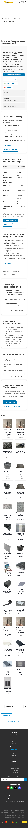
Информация (14, 747)
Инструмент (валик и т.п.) (10, 149)
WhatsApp (11, 787)
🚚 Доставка (7, 406)
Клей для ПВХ (7, 145)
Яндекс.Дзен (15, 787)
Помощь (14, 761)
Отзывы (14, 743)
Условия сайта (14, 735)
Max (19, 787)
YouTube (8, 787)
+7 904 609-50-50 (15, 795)
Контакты (14, 741)
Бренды (14, 753)
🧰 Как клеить (8, 87)
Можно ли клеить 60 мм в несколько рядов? (13, 371)
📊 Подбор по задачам (10, 83)
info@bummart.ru (15, 798)
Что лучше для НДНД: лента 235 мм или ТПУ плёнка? (14, 359)
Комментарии (6, 715)
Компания (14, 732)
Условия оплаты (14, 770)
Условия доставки (14, 768)
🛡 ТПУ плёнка (7, 224)
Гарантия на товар (14, 764)
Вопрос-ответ (14, 751)
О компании (14, 737)
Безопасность (14, 772)
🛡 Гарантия (17, 406)
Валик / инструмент (9, 268)
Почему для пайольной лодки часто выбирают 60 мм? (13, 365)
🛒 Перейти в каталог (9, 402)
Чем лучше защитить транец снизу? (13, 376)
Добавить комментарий (14, 721)
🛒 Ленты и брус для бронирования (13, 74)
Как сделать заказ (14, 766)
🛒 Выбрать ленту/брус (10, 220)
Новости (14, 755)
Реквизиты (14, 739)
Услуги (14, 757)
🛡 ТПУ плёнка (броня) (10, 79)
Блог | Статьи (14, 749)
